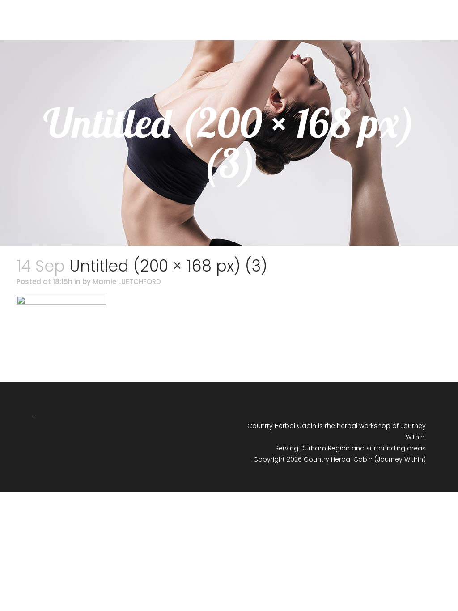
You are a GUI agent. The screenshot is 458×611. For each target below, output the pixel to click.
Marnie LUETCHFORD (127, 281)
